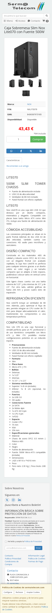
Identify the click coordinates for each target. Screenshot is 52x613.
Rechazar (19, 592)
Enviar (38, 548)
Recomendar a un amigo (18, 166)
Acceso (21, 20)
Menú (9, 20)
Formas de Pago (35, 561)
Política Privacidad (13, 558)
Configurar (8, 592)
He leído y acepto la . (25, 541)
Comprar (38, 139)
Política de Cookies (36, 558)
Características (13, 160)
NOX (29, 104)
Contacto (35, 20)
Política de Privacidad (23, 536)
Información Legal (36, 555)
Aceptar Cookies (33, 592)
